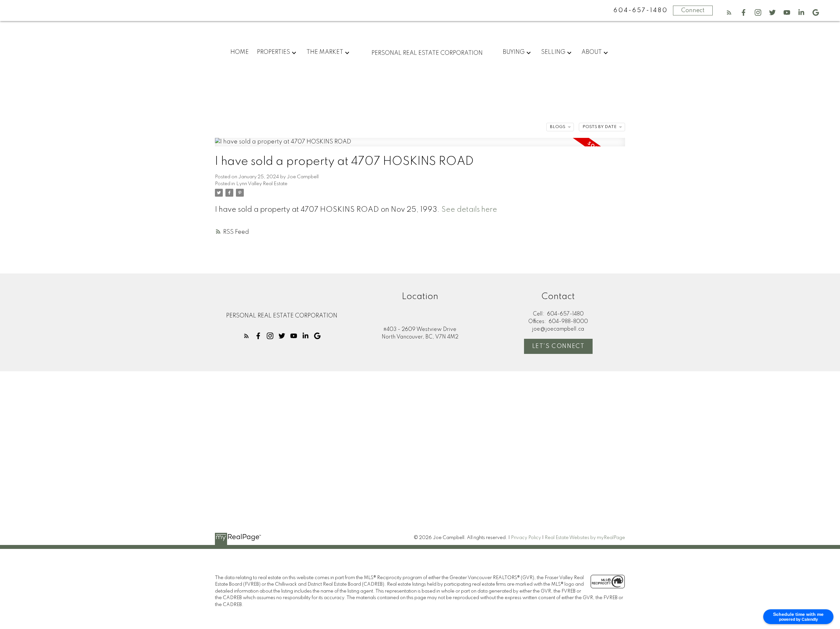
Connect (692, 10)
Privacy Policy (526, 537)
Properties (273, 52)
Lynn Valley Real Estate (261, 184)
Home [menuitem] (239, 52)
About (591, 52)
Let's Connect (558, 346)
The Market (324, 52)
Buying (514, 52)
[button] (729, 12)
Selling (553, 52)
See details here (469, 209)
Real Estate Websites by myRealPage (585, 537)
